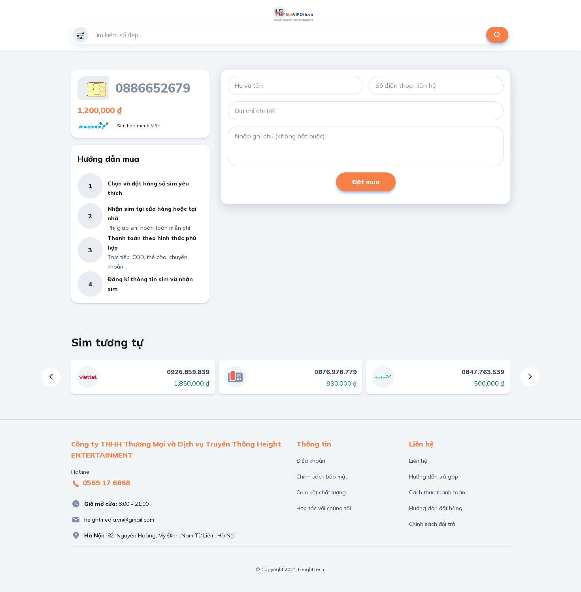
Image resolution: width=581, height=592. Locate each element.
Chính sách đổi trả (432, 524)
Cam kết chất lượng (321, 492)
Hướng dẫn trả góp (433, 476)
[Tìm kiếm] (497, 35)
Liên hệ (418, 460)
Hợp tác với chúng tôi (323, 508)
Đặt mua (365, 182)
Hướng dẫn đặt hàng (435, 508)
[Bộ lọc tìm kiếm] (81, 35)
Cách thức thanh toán (437, 492)
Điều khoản (310, 460)
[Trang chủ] (293, 14)
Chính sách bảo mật (321, 476)
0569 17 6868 (105, 482)
